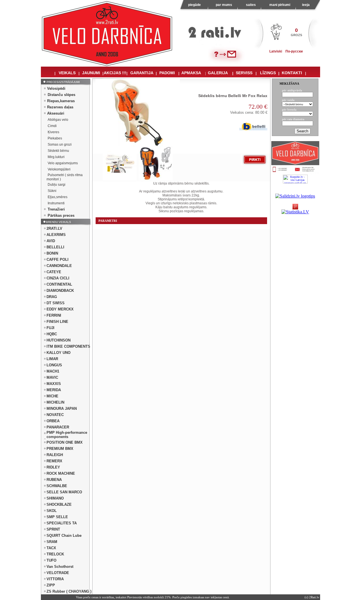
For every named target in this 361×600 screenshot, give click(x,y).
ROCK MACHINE (61, 473)
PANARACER (58, 427)
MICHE (52, 396)
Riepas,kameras (61, 101)
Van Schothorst (60, 566)
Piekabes (55, 138)
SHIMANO (55, 498)
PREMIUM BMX (60, 448)
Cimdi (52, 126)
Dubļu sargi (56, 185)
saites (251, 5)
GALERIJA (218, 73)
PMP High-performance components (67, 434)
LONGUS (54, 365)
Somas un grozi (60, 144)
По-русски (294, 51)
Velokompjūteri (59, 169)
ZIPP (51, 585)
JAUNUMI (91, 73)
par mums (224, 5)
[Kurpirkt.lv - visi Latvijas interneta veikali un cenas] (295, 179)
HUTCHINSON (59, 340)
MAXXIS (54, 384)
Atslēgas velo (58, 120)
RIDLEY (53, 467)
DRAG (52, 297)
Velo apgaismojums (63, 163)
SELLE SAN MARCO (64, 492)
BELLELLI (55, 247)
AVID (51, 241)
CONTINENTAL (59, 284)
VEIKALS (67, 73)
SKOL (52, 511)
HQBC (52, 334)
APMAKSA (191, 73)
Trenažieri (56, 209)
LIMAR (52, 359)
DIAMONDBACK (60, 290)
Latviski (275, 51)
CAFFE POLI (58, 259)
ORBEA (53, 421)
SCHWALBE (57, 486)
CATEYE (54, 272)
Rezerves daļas (60, 107)
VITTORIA (55, 579)
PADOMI (167, 73)
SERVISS (244, 73)
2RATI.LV (54, 228)
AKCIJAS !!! (115, 73)
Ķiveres (53, 132)
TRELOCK (55, 554)
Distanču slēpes (61, 95)
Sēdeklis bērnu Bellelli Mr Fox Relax (232, 95)
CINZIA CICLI (58, 278)
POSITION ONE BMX (65, 442)
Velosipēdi (56, 88)
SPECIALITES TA (62, 523)
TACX (51, 548)
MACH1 (53, 371)
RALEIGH (55, 455)
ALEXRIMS (56, 235)
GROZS (296, 35)
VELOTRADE (58, 573)
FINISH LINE (57, 321)
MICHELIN (55, 402)
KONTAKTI (292, 73)
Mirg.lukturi (56, 157)
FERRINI (54, 315)
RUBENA (54, 480)
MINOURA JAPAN (62, 408)
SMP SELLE (57, 517)
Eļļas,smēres (57, 197)
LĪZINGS (268, 73)
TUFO (51, 560)
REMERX (54, 461)
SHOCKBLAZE (59, 504)
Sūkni (52, 191)
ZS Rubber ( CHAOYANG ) (69, 591)
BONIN (52, 253)
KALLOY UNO (59, 353)
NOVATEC (55, 415)
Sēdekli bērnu (58, 151)
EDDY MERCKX (60, 309)
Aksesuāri (55, 113)
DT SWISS (56, 303)
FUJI (50, 328)
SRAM (52, 542)
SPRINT (53, 529)
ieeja (306, 5)
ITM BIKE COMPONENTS (68, 346)
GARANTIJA (141, 73)
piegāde (194, 5)
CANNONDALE (59, 266)
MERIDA (54, 390)
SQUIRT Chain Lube (64, 535)
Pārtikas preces (61, 215)
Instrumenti (56, 203)
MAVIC (52, 377)
